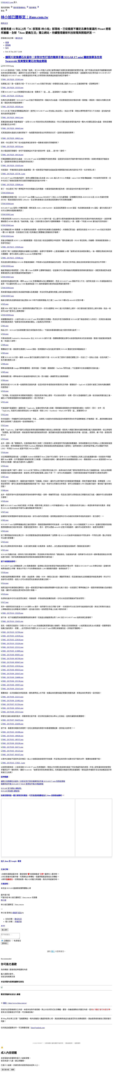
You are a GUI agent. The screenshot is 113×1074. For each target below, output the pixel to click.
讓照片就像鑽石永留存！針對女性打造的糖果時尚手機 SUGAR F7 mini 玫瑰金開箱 (33, 781)
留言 (20, 913)
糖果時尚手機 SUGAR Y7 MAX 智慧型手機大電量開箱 (22, 784)
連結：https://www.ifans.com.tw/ (15, 1003)
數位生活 (19, 38)
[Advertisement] (91, 813)
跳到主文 (4, 23)
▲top (3, 925)
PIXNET (40, 1043)
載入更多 (5, 930)
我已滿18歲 (5, 1069)
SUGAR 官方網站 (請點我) (11, 788)
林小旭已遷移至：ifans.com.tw (24, 17)
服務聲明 (77, 1043)
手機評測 (18, 922)
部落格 (8, 45)
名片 (7, 48)
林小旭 (3, 900)
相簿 (7, 43)
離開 (12, 1069)
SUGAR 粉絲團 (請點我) (10, 791)
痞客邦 (15, 913)
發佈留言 (5, 943)
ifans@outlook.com (38, 1028)
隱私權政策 (69, 1043)
